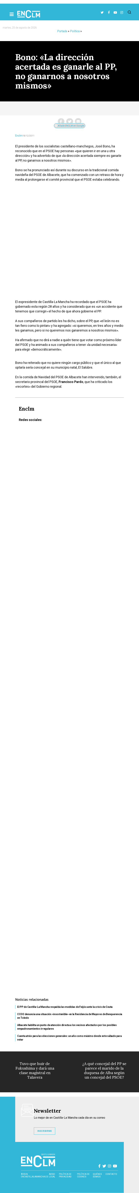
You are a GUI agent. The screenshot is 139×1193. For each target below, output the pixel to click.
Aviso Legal (52, 1175)
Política (75, 31)
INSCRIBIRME (44, 1131)
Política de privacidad (65, 1175)
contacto (111, 1174)
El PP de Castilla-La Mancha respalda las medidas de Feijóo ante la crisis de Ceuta (65, 1006)
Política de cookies (83, 1175)
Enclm (18, 135)
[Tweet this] (69, 121)
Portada (62, 31)
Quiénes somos (97, 1175)
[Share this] (61, 121)
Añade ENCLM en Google (70, 125)
